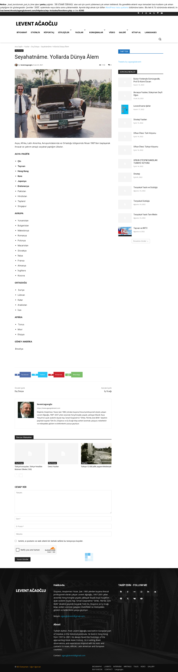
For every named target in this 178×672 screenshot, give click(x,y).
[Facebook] (142, 14)
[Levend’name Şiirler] (125, 109)
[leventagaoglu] (16, 65)
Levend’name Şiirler (142, 106)
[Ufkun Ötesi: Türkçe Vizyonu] (125, 150)
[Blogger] (138, 14)
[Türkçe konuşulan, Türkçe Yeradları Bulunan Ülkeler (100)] (30, 453)
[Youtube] (161, 14)
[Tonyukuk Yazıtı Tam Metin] (125, 218)
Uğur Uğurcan (35, 667)
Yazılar (26, 46)
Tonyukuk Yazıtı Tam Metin (145, 214)
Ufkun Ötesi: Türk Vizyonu (145, 133)
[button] (160, 39)
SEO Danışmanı (22, 667)
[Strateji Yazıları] (125, 123)
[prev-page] (16, 475)
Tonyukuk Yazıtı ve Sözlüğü (146, 187)
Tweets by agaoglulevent (129, 62)
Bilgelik (84, 463)
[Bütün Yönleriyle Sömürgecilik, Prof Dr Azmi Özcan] (125, 82)
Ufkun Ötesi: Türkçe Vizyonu (146, 147)
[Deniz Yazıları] (63, 453)
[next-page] (21, 475)
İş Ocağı (108, 391)
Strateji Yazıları (140, 119)
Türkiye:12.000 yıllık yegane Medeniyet (96, 466)
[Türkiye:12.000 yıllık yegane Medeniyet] (96, 453)
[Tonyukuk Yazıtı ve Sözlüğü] (125, 191)
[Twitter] (154, 14)
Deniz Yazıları (53, 466)
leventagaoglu (27, 65)
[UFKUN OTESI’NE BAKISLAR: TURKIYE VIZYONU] (125, 163)
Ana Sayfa (18, 46)
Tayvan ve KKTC (141, 228)
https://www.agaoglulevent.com (48, 408)
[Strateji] (125, 177)
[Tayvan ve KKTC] (125, 231)
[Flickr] (134, 593)
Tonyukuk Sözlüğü (142, 201)
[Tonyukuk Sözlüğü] (125, 204)
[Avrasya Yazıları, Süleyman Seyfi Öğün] (125, 96)
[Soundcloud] (150, 14)
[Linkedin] (148, 593)
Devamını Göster (139, 241)
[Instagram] (146, 14)
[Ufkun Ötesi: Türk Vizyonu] (125, 136)
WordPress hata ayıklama (117, 7)
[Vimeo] (157, 14)
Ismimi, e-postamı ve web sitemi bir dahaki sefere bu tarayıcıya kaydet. (50, 541)
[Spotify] (121, 600)
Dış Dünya (35, 46)
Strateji (137, 174)
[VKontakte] (134, 600)
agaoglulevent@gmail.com (73, 616)
